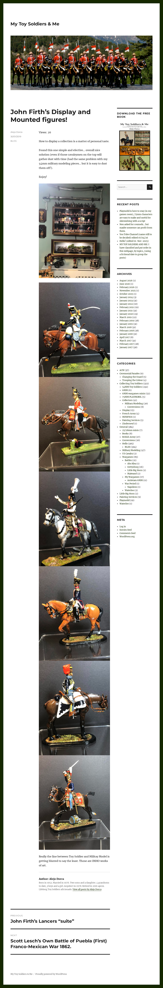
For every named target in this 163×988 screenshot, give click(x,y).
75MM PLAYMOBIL (132, 397)
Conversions (133, 407)
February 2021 (127, 307)
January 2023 (126, 300)
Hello (125, 443)
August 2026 (126, 280)
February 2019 (127, 320)
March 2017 (125, 340)
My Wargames (132, 477)
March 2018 (125, 327)
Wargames (127, 457)
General (124, 427)
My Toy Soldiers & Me (35, 24)
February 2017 (127, 344)
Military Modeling (134, 403)
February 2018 (127, 330)
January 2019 (126, 324)
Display (126, 410)
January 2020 (126, 314)
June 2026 (125, 284)
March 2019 (126, 317)
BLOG (14, 141)
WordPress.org (127, 536)
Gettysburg (133, 467)
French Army (129, 413)
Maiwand (132, 473)
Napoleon (132, 487)
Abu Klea (131, 463)
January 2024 (126, 297)
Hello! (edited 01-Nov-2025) (134, 241)
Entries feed (126, 530)
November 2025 (128, 290)
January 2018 (126, 334)
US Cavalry (127, 453)
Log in (123, 526)
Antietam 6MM (135, 480)
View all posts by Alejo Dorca (87, 889)
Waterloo (129, 490)
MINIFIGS (127, 417)
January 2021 (126, 310)
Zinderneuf (128, 423)
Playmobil (125, 500)
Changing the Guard (132, 377)
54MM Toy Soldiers (132, 387)
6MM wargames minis (133, 393)
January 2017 (126, 347)
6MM (125, 390)
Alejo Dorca (16, 132)
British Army (128, 437)
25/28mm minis (130, 430)
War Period (130, 483)
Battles (128, 460)
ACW (122, 370)
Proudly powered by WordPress (51, 974)
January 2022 (126, 304)
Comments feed (127, 533)
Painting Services (131, 420)
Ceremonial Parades (130, 373)
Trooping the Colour (132, 380)
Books (125, 433)
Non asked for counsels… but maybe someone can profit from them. (136, 227)
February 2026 (127, 287)
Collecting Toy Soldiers (131, 383)
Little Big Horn (134, 470)
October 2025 (126, 294)
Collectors (127, 400)
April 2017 (125, 337)
